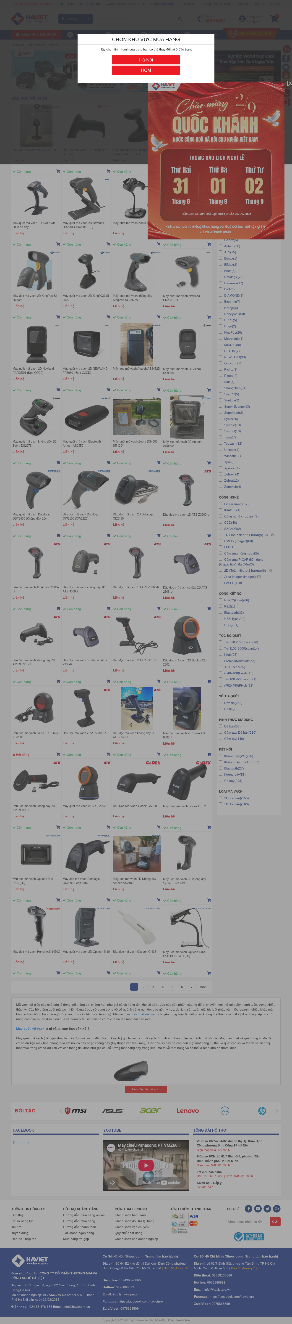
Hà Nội (146, 59)
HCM (146, 70)
